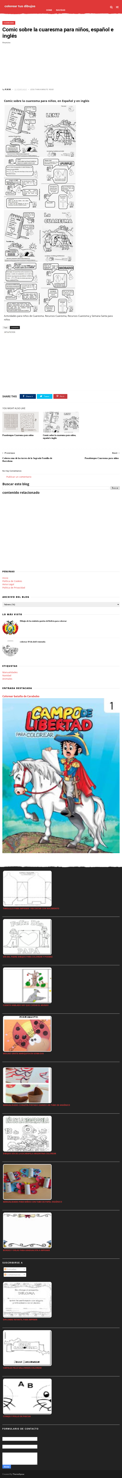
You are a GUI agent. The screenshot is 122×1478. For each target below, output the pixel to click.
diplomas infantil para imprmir (20, 1319)
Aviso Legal (8, 584)
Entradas (11, 1269)
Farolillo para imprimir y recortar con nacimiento (31, 908)
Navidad (60, 10)
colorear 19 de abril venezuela (32, 642)
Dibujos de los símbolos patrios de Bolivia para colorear (43, 621)
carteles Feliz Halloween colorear (22, 1368)
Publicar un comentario (18, 476)
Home (49, 10)
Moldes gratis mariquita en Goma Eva (23, 1053)
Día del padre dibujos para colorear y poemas (28, 956)
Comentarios (13, 1274)
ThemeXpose (18, 1474)
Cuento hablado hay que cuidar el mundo (26, 1005)
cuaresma (9, 23)
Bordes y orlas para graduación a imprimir (26, 1250)
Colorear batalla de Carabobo (20, 696)
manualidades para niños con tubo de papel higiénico (32, 1201)
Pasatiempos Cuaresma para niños (18, 435)
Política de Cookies (12, 581)
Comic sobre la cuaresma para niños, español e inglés (59, 436)
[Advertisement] (60, 66)
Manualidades (10, 672)
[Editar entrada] (9, 331)
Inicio (5, 577)
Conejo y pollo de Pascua (17, 1416)
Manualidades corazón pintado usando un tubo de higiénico (36, 1105)
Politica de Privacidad (13, 587)
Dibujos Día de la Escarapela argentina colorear (29, 1153)
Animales (7, 678)
